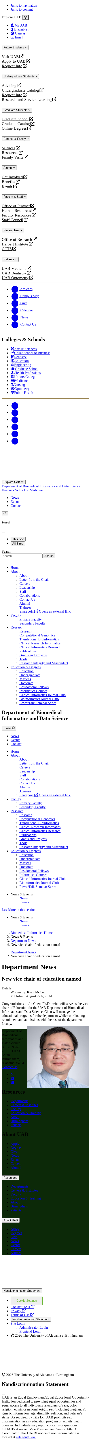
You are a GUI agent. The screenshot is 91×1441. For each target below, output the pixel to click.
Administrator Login (33, 1327)
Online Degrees (14, 128)
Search (6, 551)
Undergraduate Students (19, 76)
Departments (19, 1101)
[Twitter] (15, 412)
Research (17, 627)
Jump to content (22, 9)
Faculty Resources (16, 215)
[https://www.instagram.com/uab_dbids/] (12, 1078)
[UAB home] (45, 455)
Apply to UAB (13, 61)
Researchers (12, 230)
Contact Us (9, 1067)
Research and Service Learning (27, 99)
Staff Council (12, 220)
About (15, 571)
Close (8, 728)
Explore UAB (12, 482)
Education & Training (26, 1113)
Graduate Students (16, 110)
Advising (9, 85)
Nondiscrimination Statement (22, 1290)
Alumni (8, 167)
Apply (15, 1144)
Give (14, 1152)
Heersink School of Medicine (22, 490)
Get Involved (12, 177)
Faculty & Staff (14, 196)
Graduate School (15, 119)
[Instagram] (15, 420)
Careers (16, 1163)
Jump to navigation (24, 5)
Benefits (8, 181)
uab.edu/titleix (26, 1437)
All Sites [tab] (17, 543)
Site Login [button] (18, 1323)
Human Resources (16, 210)
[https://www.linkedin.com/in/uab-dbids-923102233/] (12, 1082)
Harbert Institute (15, 244)
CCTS (8, 249)
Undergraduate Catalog (20, 90)
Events (8, 186)
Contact (16, 506)
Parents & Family (15, 138)
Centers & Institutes (24, 1105)
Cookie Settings (27, 1300)
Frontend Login (30, 1331)
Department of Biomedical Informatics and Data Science (41, 486)
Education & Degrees (26, 667)
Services (8, 148)
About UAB (11, 1220)
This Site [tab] (18, 539)
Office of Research (17, 239)
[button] (45, 910)
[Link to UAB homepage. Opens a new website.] (45, 1286)
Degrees (16, 1148)
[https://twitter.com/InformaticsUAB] (12, 1074)
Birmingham (19, 1121)
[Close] (25, 17)
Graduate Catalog (16, 123)
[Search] (5, 513)
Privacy (18, 1311)
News (15, 498)
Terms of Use (22, 1315)
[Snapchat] (15, 434)
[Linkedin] (15, 441)
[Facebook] (15, 405)
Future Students (14, 47)
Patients (9, 259)
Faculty (16, 615)
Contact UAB (22, 1307)
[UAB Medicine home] (45, 477)
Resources (10, 152)
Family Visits (12, 157)
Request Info (12, 66)
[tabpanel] (45, 554)
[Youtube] (15, 427)
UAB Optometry (15, 278)
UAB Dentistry (14, 273)
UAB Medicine (14, 268)
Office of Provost (16, 206)
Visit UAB (10, 56)
